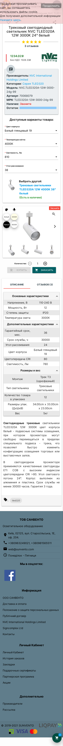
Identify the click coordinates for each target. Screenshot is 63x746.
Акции (6, 682)
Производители (12, 703)
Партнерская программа (18, 676)
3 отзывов (31, 46)
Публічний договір (14, 616)
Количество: (20, 263)
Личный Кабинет (13, 652)
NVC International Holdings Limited (24, 622)
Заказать (44, 270)
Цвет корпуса (12, 126)
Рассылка (9, 709)
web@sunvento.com (21, 549)
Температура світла (15, 139)
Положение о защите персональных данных (31, 610)
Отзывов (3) (45, 284)
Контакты (9, 634)
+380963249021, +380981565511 (30, 543)
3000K (14, 217)
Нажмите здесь (10, 20)
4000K (14, 224)
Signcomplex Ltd (13, 628)
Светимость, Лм (14, 153)
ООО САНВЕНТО (13, 597)
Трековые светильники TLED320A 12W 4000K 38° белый (37, 191)
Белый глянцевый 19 (6, 218)
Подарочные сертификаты (19, 670)
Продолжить (51, 5)
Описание (17, 284)
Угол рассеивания (15, 166)
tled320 (16, 500)
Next (54, 226)
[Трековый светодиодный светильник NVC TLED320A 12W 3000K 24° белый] (11, 250)
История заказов (13, 658)
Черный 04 (6, 226)
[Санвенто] (9, 575)
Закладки (9, 664)
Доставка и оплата (15, 603)
